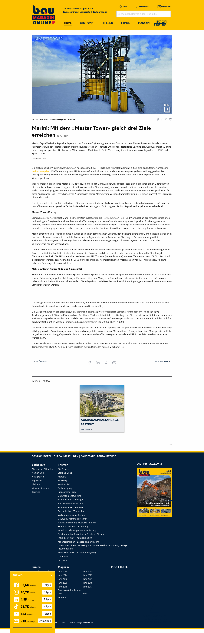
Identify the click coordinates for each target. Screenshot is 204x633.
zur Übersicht (41, 361)
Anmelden (45, 621)
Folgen (47, 585)
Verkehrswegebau (41, 171)
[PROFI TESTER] (160, 23)
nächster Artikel (161, 361)
